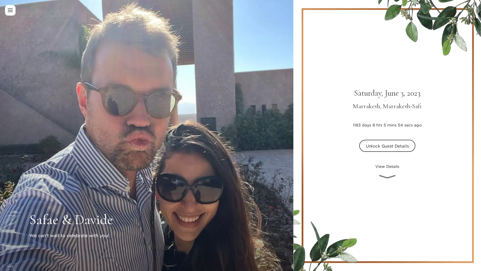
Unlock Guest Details (387, 145)
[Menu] (10, 10)
